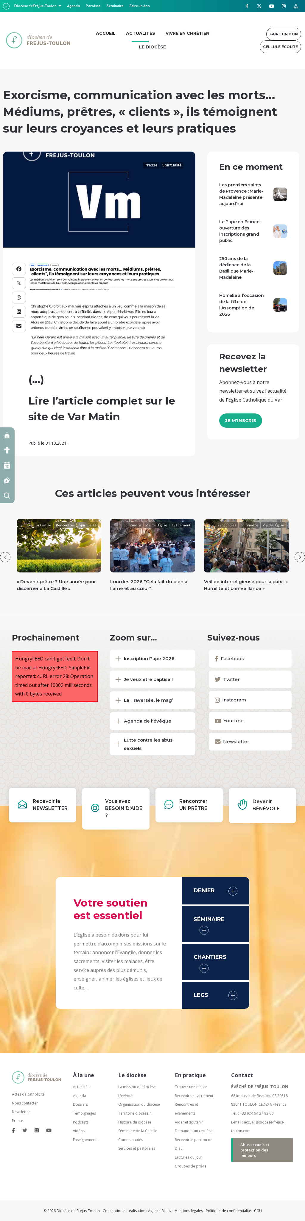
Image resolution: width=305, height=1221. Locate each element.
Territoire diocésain (135, 1113)
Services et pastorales (136, 1148)
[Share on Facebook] (19, 269)
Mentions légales (189, 1210)
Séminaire (115, 6)
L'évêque (125, 1095)
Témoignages (84, 1113)
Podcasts (80, 1122)
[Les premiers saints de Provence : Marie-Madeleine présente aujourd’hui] (280, 194)
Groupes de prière (190, 1166)
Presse (151, 165)
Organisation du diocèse (139, 1104)
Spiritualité (172, 165)
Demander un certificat (194, 1130)
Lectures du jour (188, 1157)
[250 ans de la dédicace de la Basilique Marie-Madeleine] (280, 267)
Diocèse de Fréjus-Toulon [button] (35, 6)
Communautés (130, 1139)
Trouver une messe (191, 1086)
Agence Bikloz (160, 1210)
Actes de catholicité (28, 1094)
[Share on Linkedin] (19, 312)
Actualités (81, 1086)
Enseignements (86, 1139)
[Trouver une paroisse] (7, 435)
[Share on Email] (19, 326)
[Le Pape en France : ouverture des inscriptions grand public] (280, 230)
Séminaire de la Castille (137, 1130)
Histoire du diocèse (134, 1122)
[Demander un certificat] (7, 480)
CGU (258, 1210)
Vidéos (79, 1130)
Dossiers (80, 1104)
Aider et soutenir (189, 1122)
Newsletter (21, 1111)
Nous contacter (25, 1103)
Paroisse (93, 6)
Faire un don (140, 6)
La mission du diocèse (137, 1086)
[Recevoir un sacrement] (7, 450)
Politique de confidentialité (228, 1210)
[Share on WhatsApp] (19, 297)
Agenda (73, 6)
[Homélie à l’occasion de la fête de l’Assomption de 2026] (280, 304)
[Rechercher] (7, 495)
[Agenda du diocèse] (7, 465)
